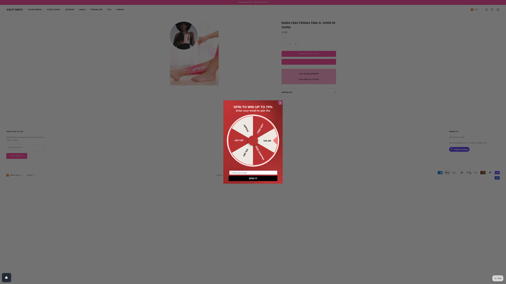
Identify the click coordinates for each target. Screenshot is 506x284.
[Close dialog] (280, 102)
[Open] (6, 277)
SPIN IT (253, 178)
